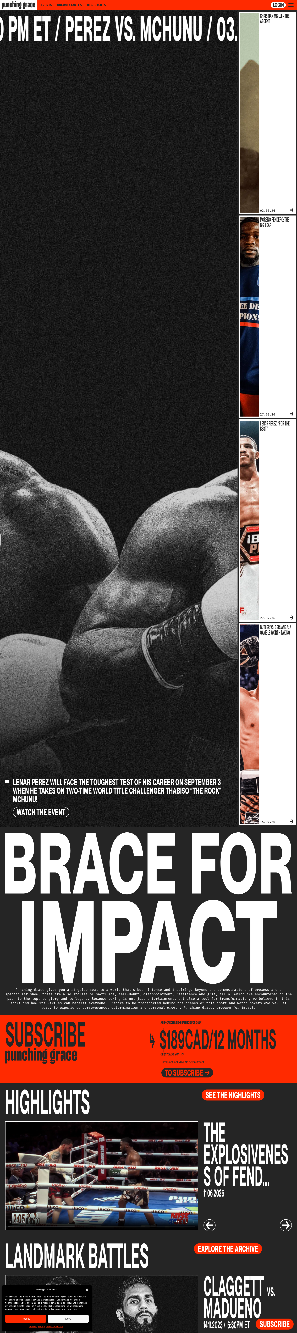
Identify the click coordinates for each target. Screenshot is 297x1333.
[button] (87, 1289)
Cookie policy (37, 1326)
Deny (68, 1318)
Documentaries (69, 5)
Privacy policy (54, 1326)
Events (46, 5)
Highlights (96, 5)
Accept (26, 1318)
